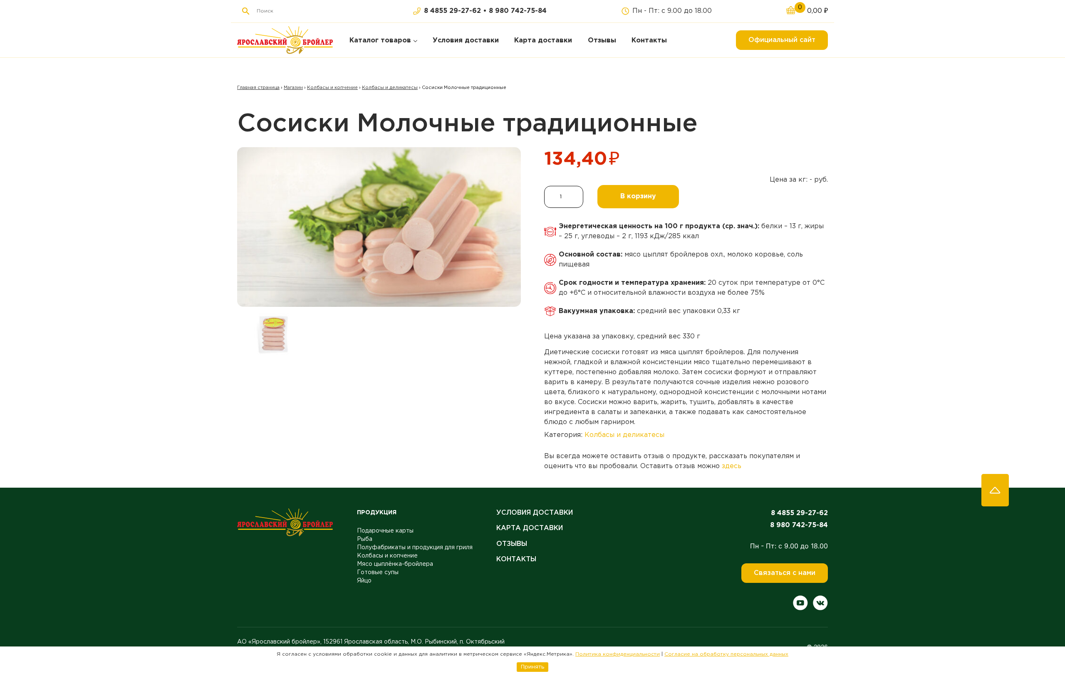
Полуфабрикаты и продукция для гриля (415, 547)
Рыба (364, 539)
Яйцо (364, 580)
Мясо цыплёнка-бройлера (395, 564)
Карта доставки (529, 528)
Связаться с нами (784, 573)
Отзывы (511, 544)
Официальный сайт (781, 40)
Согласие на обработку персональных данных (726, 654)
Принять (532, 666)
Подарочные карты (385, 530)
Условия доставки (534, 513)
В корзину (638, 196)
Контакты (516, 559)
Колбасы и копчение (332, 88)
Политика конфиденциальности (617, 654)
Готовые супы (378, 572)
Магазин (293, 88)
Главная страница (258, 88)
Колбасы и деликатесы (390, 88)
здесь (731, 466)
